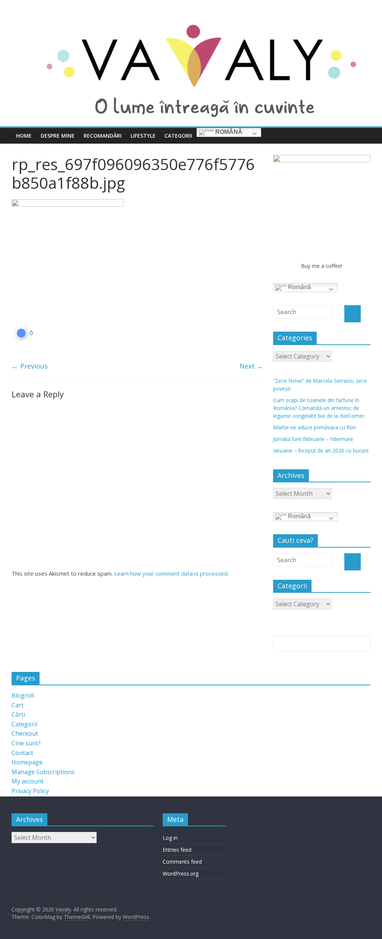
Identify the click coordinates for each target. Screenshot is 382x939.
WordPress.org (180, 873)
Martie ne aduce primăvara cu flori (314, 427)
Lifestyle (143, 135)
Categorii (178, 135)
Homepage (27, 762)
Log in (170, 837)
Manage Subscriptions (43, 772)
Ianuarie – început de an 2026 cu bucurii (321, 450)
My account (28, 781)
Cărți (18, 714)
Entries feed (177, 849)
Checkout (25, 733)
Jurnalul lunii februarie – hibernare (313, 438)
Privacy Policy (30, 791)
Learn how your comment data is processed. (171, 573)
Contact (22, 753)
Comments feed (182, 861)
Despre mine (58, 135)
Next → (251, 365)
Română (228, 132)
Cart (18, 705)
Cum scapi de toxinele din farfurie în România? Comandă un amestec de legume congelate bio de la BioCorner (318, 408)
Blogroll (23, 695)
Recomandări (103, 135)
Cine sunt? (26, 743)
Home (24, 135)
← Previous (30, 365)
